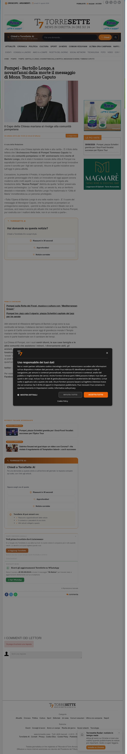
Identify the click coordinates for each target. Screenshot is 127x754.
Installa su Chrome (96, 747)
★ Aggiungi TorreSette (17, 550)
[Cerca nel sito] (115, 37)
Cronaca (27, 718)
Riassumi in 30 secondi (43, 240)
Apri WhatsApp (16, 580)
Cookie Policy (63, 736)
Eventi (28, 728)
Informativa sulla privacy (65, 388)
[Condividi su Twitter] (11, 594)
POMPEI (13, 59)
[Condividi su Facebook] (6, 594)
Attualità (19, 718)
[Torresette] (62, 24)
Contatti (34, 736)
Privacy (42, 736)
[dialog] (62, 377)
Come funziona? (11, 558)
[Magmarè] (102, 174)
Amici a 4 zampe (53, 728)
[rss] (119, 2)
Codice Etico (51, 736)
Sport (49, 718)
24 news (65, 718)
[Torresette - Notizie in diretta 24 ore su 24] (62, 705)
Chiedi (106, 37)
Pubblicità (73, 736)
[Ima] (102, 115)
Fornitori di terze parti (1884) (67, 375)
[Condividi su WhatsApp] (15, 594)
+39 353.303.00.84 (24, 572)
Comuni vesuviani (77, 718)
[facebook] (107, 2)
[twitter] (111, 2)
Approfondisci (43, 247)
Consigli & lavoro (38, 728)
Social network (83, 728)
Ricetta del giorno (69, 728)
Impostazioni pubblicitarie (65, 385)
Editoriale (56, 718)
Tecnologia (94, 728)
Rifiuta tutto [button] (70, 395)
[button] (27, 394)
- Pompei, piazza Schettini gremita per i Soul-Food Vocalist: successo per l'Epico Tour (101, 147)
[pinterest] (115, 2)
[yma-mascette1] (111, 24)
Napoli (106, 718)
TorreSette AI (24, 736)
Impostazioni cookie (44, 388)
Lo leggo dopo (72, 136)
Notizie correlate (43, 254)
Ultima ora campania (94, 718)
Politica (35, 718)
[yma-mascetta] (14, 24)
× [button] (107, 353)
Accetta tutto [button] (96, 395)
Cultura (42, 718)
